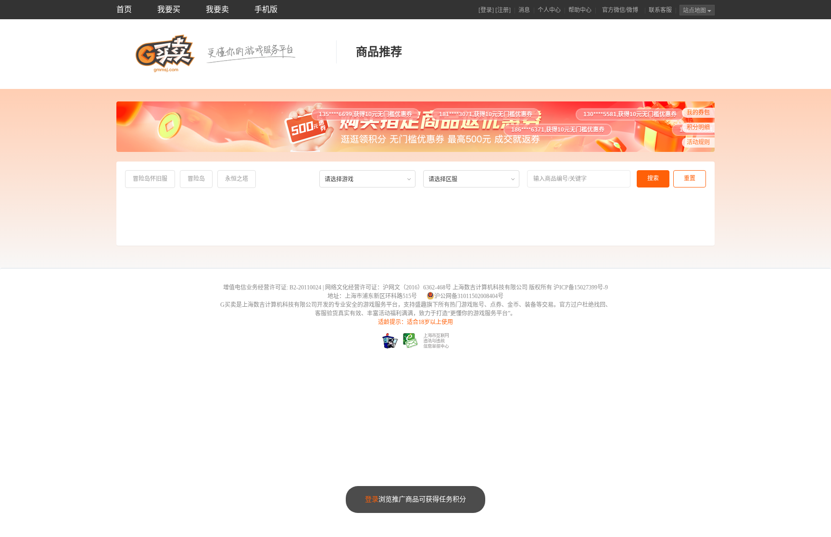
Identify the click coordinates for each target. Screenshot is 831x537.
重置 (689, 178)
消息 (524, 10)
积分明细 (698, 127)
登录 (486, 10)
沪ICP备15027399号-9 (581, 287)
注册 (503, 10)
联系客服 (660, 10)
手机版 (265, 9)
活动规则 (698, 142)
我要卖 (217, 9)
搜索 (653, 178)
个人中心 (549, 10)
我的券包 (698, 112)
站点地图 (695, 10)
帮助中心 (580, 10)
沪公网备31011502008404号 (469, 296)
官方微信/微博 (620, 10)
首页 (124, 9)
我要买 (168, 9)
